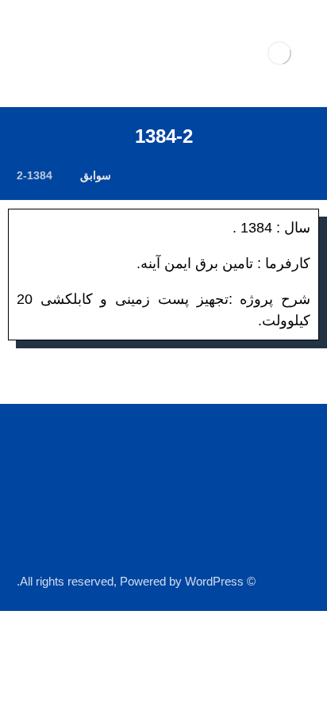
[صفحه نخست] (143, 175)
